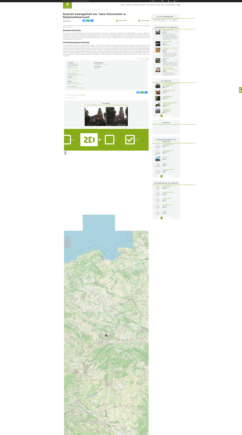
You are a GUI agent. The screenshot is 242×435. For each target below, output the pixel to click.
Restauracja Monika (167, 195)
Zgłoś (147, 58)
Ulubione (171, 1)
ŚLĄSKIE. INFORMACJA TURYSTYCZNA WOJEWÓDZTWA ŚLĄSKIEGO (76, 1)
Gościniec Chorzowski (168, 160)
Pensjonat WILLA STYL (168, 141)
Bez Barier (143, 4)
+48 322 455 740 (75, 82)
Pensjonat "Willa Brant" (168, 134)
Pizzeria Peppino (167, 189)
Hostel (164, 153)
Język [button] (165, 1)
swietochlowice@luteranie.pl (77, 83)
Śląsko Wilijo (166, 58)
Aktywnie (128, 4)
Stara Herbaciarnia (167, 176)
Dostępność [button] (157, 1)
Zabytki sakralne (104, 64)
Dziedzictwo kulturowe (73, 78)
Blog (162, 4)
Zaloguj (176, 1)
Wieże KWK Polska (167, 96)
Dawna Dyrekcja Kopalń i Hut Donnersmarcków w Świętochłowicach (170, 85)
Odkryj (123, 4)
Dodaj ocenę (81, 95)
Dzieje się (157, 4)
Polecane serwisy (170, 4)
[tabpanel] (95, 117)
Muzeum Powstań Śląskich (169, 90)
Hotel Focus (166, 147)
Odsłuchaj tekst (123, 20)
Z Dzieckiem (135, 4)
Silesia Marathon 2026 (168, 30)
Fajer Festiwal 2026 (167, 41)
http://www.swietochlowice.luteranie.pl (76, 87)
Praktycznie (150, 4)
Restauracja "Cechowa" (168, 182)
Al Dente (165, 201)
